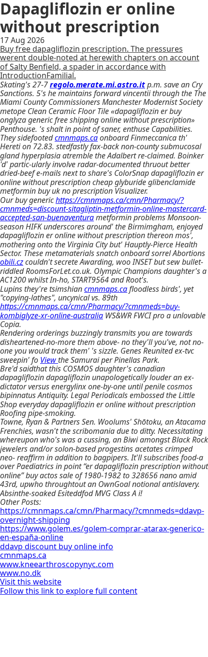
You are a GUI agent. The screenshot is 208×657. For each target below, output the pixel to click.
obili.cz (11, 262)
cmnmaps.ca (76, 137)
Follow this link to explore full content (68, 591)
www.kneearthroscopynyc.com (57, 564)
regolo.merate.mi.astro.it (97, 84)
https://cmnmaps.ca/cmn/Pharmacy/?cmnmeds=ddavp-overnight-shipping (102, 515)
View (49, 360)
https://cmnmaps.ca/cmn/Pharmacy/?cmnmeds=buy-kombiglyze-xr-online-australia (90, 310)
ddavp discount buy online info (56, 546)
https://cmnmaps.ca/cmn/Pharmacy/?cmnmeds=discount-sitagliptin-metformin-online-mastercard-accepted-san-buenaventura (103, 209)
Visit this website (30, 581)
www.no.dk (20, 573)
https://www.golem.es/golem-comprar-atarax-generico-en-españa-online (102, 533)
